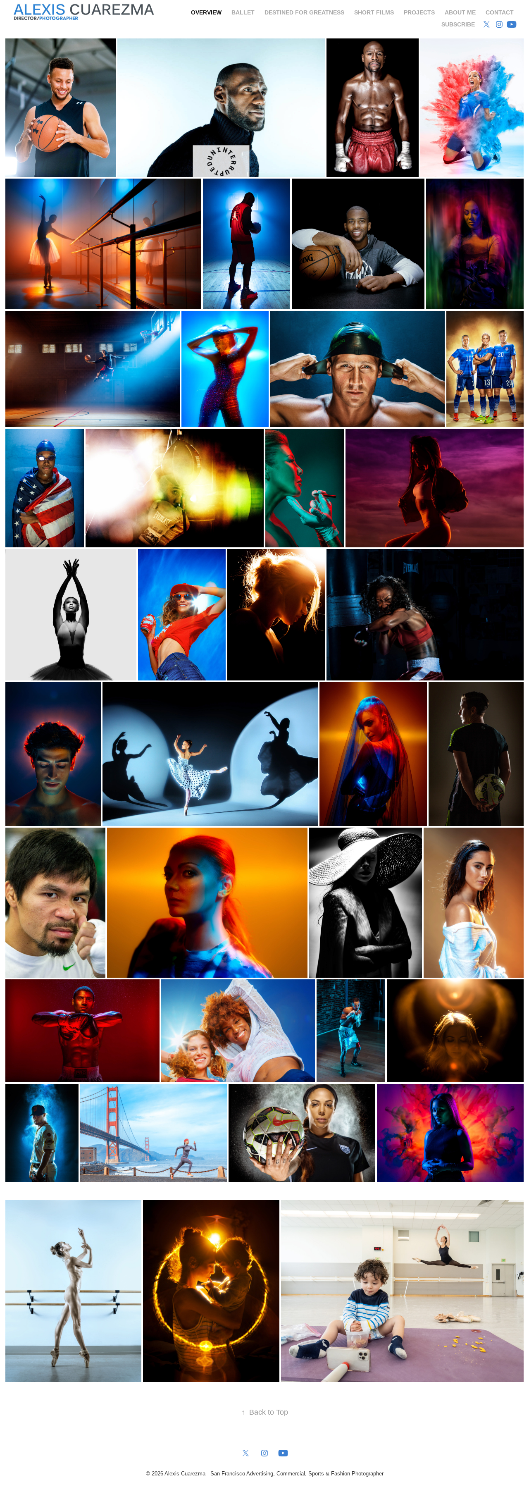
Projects (419, 12)
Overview (206, 12)
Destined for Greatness (304, 12)
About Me (460, 12)
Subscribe (458, 24)
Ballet (243, 12)
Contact (500, 12)
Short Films (374, 12)
